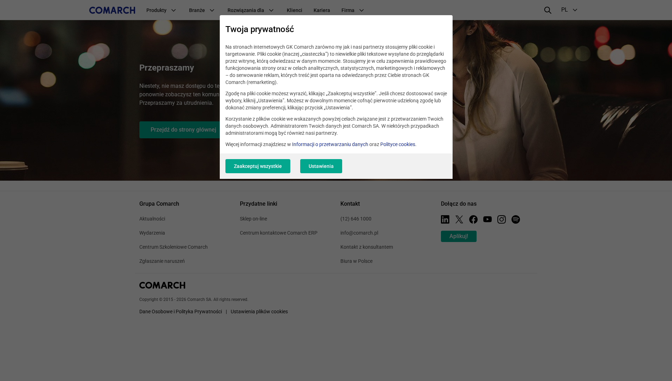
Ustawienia (321, 166)
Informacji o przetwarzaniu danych (330, 144)
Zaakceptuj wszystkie (258, 166)
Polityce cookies (397, 144)
